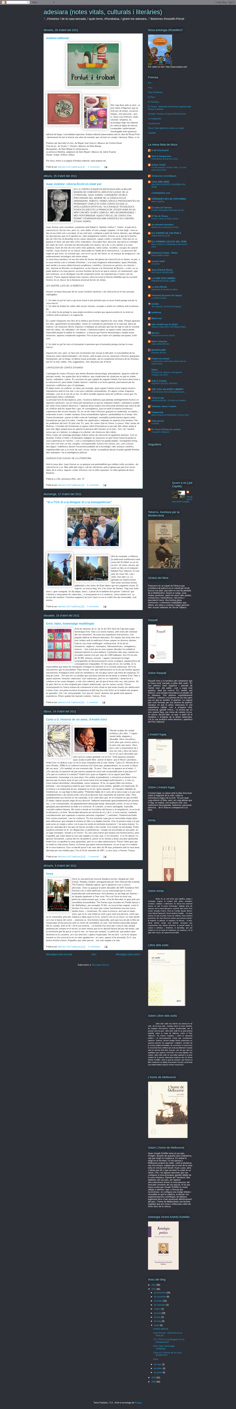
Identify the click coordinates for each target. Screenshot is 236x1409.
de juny (157, 1317)
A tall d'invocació (160, 150)
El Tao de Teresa (159, 216)
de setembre (160, 1305)
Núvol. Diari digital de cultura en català (166, 128)
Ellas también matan (160, 255)
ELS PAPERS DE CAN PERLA (166, 233)
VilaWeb (152, 133)
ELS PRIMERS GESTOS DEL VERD (169, 241)
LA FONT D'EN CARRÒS (163, 278)
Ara (149, 83)
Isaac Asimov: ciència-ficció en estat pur (74, 184)
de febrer (158, 1368)
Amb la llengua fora (161, 156)
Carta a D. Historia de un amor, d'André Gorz (76, 719)
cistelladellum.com (160, 193)
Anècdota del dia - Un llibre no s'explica (168, 400)
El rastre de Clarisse (161, 207)
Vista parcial (157, 421)
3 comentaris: (94, 167)
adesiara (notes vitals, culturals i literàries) (103, 11)
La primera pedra (158, 298)
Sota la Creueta (158, 381)
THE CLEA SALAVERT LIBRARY (167, 389)
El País (151, 97)
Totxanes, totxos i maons (163, 406)
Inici (94, 954)
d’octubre (158, 1301)
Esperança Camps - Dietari (164, 253)
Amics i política (157, 201)
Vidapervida (157, 412)
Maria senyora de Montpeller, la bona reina (170, 415)
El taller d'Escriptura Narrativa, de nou (167, 210)
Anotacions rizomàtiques (163, 176)
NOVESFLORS (158, 350)
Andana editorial (57, 38)
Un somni (155, 264)
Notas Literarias (159, 341)
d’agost (157, 1309)
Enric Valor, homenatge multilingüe (70, 623)
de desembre (160, 1292)
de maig (158, 1321)
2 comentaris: (93, 606)
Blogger (138, 1402)
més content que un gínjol (164, 324)
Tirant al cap (157, 398)
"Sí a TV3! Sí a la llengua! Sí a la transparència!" (79, 502)
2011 (154, 1289)
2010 (154, 1377)
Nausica (155, 333)
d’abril (157, 1325)
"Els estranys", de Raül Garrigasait (166, 306)
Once (49, 873)
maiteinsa (156, 312)
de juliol (158, 1313)
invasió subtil (158, 261)
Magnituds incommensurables (164, 289)
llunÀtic (155, 304)
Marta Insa (156, 318)
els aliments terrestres (162, 224)
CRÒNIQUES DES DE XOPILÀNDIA (168, 199)
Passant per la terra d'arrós (163, 335)
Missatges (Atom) (100, 965)
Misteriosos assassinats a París (165, 227)
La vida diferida (159, 287)
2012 (154, 1285)
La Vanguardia (154, 118)
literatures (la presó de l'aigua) (166, 295)
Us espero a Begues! (160, 432)
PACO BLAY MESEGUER (162, 272)
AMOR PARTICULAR (160, 236)
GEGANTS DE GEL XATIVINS (164, 383)
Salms (154, 369)
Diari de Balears (155, 92)
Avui (150, 87)
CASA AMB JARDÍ (160, 182)
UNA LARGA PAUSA (160, 344)
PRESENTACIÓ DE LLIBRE (163, 281)
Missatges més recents (59, 954)
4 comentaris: (93, 485)
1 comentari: (93, 702)
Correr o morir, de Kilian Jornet (164, 219)
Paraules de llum (158, 353)
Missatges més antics (128, 954)
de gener (158, 1372)
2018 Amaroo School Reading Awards (168, 392)
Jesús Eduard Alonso (162, 270)
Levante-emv (154, 123)
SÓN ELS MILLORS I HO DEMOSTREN (168, 327)
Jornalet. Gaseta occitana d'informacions (167, 114)
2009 (154, 1382)
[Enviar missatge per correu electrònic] (105, 167)
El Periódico (153, 102)
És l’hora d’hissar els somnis (166, 429)
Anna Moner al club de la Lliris (164, 159)
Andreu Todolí (158, 165)
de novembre (160, 1296)
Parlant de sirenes (160, 358)
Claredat (155, 423)
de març (158, 1364)
